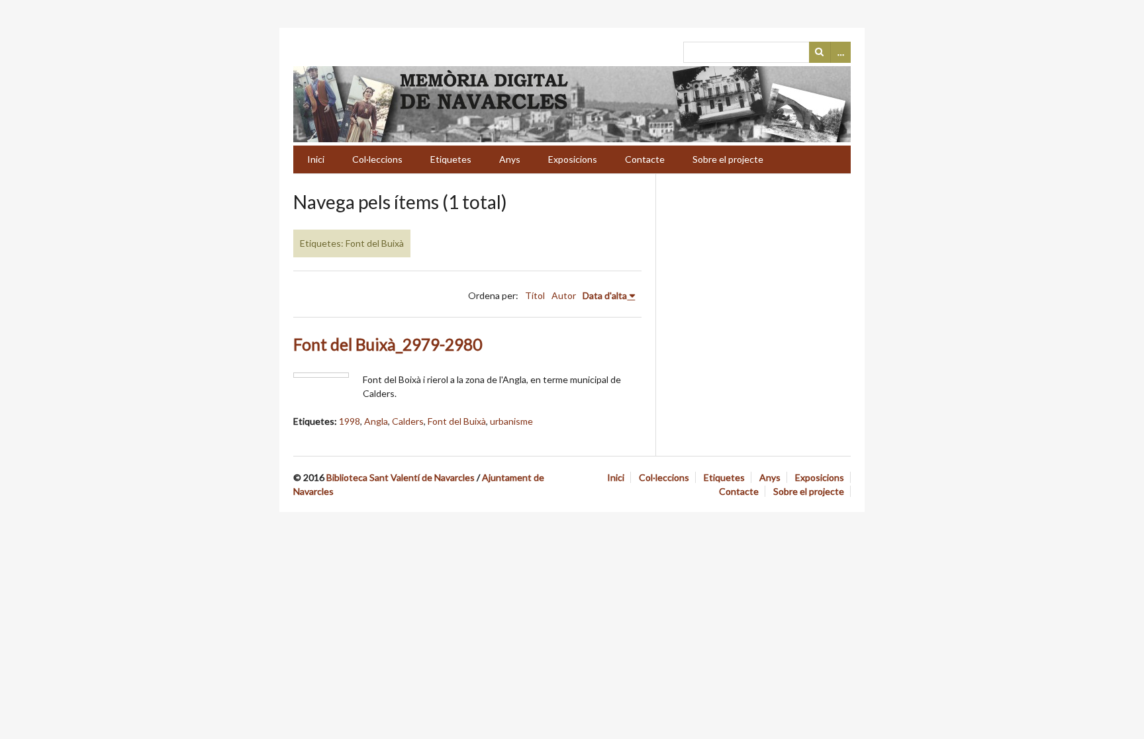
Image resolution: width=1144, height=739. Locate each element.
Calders (408, 421)
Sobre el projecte (727, 159)
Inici (315, 159)
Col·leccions (377, 159)
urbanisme (511, 421)
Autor (563, 295)
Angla (376, 421)
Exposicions (572, 159)
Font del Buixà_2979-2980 (387, 344)
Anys (509, 159)
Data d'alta (605, 295)
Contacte (645, 159)
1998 (349, 421)
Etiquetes (450, 159)
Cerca (819, 52)
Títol (535, 295)
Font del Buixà (457, 421)
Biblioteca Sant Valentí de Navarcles (400, 477)
